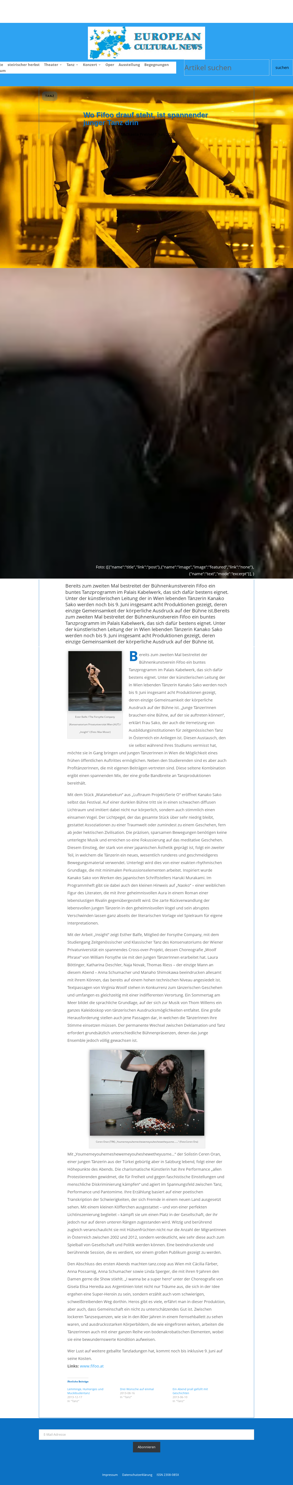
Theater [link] (51, 65)
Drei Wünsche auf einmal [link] (137, 1389)
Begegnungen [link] (156, 65)
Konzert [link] (90, 65)
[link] (146, 58)
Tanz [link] (71, 65)
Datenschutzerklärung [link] (137, 1475)
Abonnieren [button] (146, 1447)
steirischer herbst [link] (24, 65)
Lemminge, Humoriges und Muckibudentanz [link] (85, 1391)
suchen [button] (282, 67)
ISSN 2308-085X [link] (168, 1475)
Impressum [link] (110, 1475)
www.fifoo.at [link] (92, 1366)
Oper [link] (109, 65)
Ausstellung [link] (129, 65)
